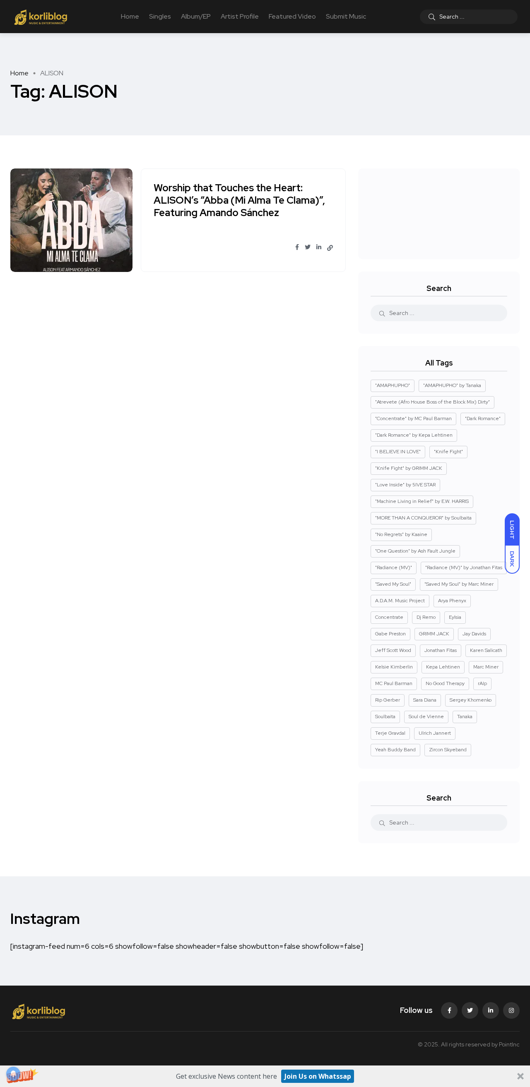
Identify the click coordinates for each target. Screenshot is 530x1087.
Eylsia (455, 617)
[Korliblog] (41, 16)
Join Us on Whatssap (317, 1076)
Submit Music (346, 16)
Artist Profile (240, 16)
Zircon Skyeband (448, 749)
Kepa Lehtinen (443, 667)
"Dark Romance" (483, 418)
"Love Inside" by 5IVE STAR (405, 484)
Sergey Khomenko (470, 700)
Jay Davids (474, 633)
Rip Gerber (387, 700)
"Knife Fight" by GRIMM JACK (408, 468)
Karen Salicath (486, 650)
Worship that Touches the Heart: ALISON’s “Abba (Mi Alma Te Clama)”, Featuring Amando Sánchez (239, 200)
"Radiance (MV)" (393, 567)
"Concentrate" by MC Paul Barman (413, 418)
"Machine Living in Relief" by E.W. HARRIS (422, 501)
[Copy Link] (330, 248)
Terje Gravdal (390, 733)
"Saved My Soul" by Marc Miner (459, 584)
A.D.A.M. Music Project (400, 600)
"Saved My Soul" (393, 584)
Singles (160, 16)
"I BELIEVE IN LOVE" (398, 451)
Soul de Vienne (426, 716)
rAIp (482, 683)
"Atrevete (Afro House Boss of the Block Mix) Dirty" (432, 402)
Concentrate (389, 617)
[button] (265, 1076)
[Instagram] (511, 1010)
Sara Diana (424, 700)
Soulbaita (385, 716)
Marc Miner (486, 667)
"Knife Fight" (448, 451)
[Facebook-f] (449, 1010)
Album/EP (196, 16)
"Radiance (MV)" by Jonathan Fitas (463, 567)
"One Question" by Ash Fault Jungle (415, 551)
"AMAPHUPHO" (392, 385)
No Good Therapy (445, 683)
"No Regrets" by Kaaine (401, 534)
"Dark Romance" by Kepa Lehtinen (414, 435)
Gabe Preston (390, 633)
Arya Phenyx (452, 600)
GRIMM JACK (434, 633)
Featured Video (292, 16)
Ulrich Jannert (435, 733)
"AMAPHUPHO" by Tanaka (452, 385)
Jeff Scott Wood (393, 650)
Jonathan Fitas (440, 650)
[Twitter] (470, 1010)
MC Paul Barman (393, 683)
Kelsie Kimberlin (394, 667)
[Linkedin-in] (490, 1010)
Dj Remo (426, 617)
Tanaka (464, 716)
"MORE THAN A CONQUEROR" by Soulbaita (423, 518)
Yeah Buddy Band (395, 749)
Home (130, 16)
